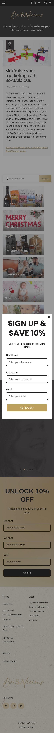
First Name (12, 355)
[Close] (49, 317)
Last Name (12, 372)
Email (9, 389)
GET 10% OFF (27, 407)
